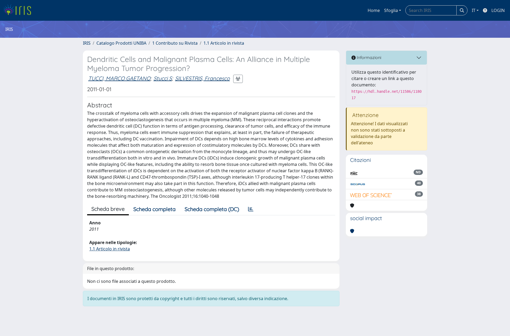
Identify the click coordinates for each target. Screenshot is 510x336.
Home (374, 10)
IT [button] (473, 10)
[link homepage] (19, 10)
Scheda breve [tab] (108, 208)
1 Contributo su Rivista (175, 43)
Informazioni (368, 57)
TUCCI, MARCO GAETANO (119, 78)
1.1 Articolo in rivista (223, 43)
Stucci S (163, 78)
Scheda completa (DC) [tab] (212, 209)
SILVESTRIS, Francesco (202, 78)
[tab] (251, 209)
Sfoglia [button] (391, 10)
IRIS (87, 43)
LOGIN (498, 10)
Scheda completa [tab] (154, 209)
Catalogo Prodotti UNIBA (121, 43)
